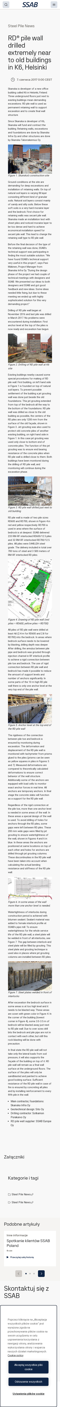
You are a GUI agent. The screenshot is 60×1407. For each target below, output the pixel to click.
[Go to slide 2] (30, 1274)
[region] (28, 1356)
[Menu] (54, 4)
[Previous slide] (18, 1273)
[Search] (6, 4)
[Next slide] (41, 1273)
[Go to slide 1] (26, 1274)
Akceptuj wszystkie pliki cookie (28, 1367)
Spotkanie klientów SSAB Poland (28, 1243)
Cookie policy (16, 1355)
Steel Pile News (21, 1194)
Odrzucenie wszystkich (28, 1381)
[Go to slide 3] (34, 1274)
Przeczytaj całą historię (22, 1257)
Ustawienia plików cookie (28, 1393)
